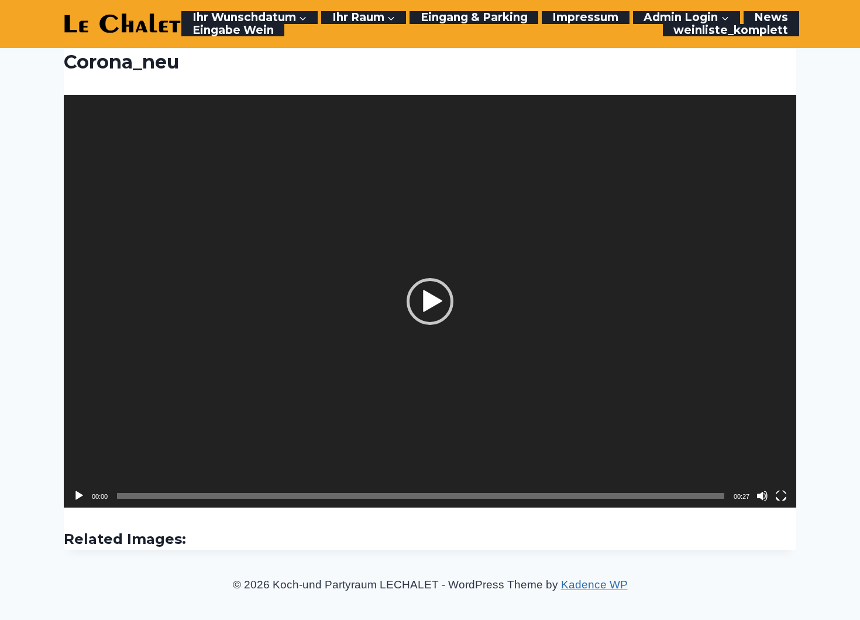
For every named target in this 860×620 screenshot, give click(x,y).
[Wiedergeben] (79, 496)
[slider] (421, 496)
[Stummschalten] (762, 496)
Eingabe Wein (233, 30)
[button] (430, 301)
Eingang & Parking (474, 17)
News (771, 17)
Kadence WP (594, 584)
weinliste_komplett (730, 30)
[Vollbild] (781, 496)
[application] (430, 301)
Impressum (585, 17)
